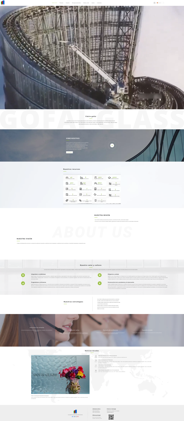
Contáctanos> (69, 152)
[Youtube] (77, 416)
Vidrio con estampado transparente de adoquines (40, 395)
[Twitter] (76, 416)
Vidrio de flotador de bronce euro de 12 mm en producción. (108, 370)
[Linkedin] (74, 416)
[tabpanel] (36, 330)
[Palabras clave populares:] (154, 3)
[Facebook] (72, 416)
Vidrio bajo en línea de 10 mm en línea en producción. (107, 355)
